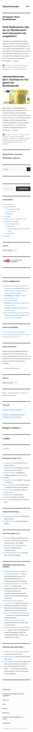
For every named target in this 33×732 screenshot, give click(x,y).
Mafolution (7, 538)
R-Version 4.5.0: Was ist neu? (12, 337)
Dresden (8, 226)
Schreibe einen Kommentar (20, 69)
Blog (4, 704)
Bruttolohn (12, 136)
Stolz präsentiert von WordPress (19, 728)
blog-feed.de (6, 448)
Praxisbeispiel (8, 207)
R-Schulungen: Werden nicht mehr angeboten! (13, 695)
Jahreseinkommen (14, 138)
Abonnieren (23, 189)
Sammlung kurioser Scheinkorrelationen (15, 545)
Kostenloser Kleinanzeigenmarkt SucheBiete (16, 651)
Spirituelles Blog (9, 494)
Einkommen (6, 138)
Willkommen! (7, 690)
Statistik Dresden (11, 6)
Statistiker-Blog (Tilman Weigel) (13, 553)
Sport (5, 216)
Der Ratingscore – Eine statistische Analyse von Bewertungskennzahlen (14, 298)
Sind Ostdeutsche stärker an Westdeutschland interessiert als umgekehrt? (16, 31)
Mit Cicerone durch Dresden (12, 485)
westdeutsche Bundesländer (15, 142)
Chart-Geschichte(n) (11, 224)
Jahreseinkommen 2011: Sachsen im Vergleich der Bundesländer (16, 81)
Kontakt (5, 708)
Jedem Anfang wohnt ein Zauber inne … (15, 332)
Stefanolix (7, 497)
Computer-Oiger (8, 463)
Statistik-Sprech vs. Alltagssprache (13, 219)
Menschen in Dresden (10, 480)
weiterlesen (16, 61)
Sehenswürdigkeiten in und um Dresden (19, 229)
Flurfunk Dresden (9, 468)
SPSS (7, 214)
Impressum (6, 713)
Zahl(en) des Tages (9, 221)
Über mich (6, 700)
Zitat (5, 236)
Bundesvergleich (19, 136)
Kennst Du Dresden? (10, 473)
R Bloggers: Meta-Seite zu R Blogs (12, 410)
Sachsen (22, 134)
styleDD (6, 499)
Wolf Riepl (7, 65)
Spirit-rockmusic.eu (9, 656)
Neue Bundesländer (12, 67)
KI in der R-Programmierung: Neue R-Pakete (16, 334)
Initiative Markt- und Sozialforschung (14, 620)
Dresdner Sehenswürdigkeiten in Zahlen (13, 718)
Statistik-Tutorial (8, 521)
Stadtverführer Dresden (10, 661)
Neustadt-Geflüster (9, 490)
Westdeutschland (7, 69)
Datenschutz (6, 723)
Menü (27, 6)
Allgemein (7, 204)
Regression (9, 211)
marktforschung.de (9, 516)
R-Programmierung (11, 209)
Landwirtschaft (23, 138)
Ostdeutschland (22, 67)
